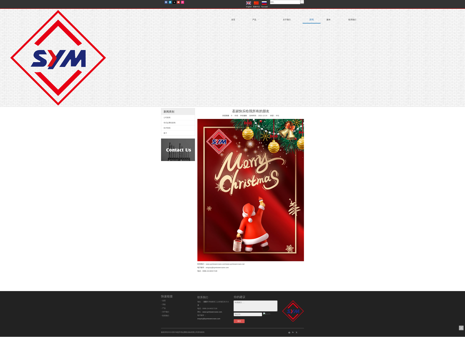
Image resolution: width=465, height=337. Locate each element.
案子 (165, 133)
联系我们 (165, 316)
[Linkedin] (170, 2)
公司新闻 (167, 117)
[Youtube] (178, 2)
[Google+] (293, 332)
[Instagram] (182, 2)
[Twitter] (174, 2)
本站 (277, 116)
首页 (164, 301)
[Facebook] (166, 2)
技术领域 (167, 128)
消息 (164, 304)
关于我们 (165, 312)
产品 (164, 308)
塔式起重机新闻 (169, 123)
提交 (239, 321)
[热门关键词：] (302, 2)
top (461, 328)
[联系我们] (178, 150)
